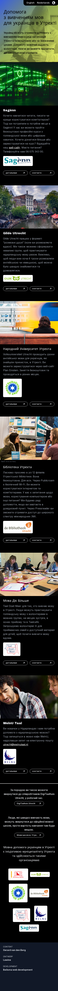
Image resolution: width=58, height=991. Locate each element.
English (30, 2)
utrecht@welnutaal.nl (15, 744)
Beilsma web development (17, 969)
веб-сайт (14, 147)
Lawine (7, 960)
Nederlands (43, 2)
